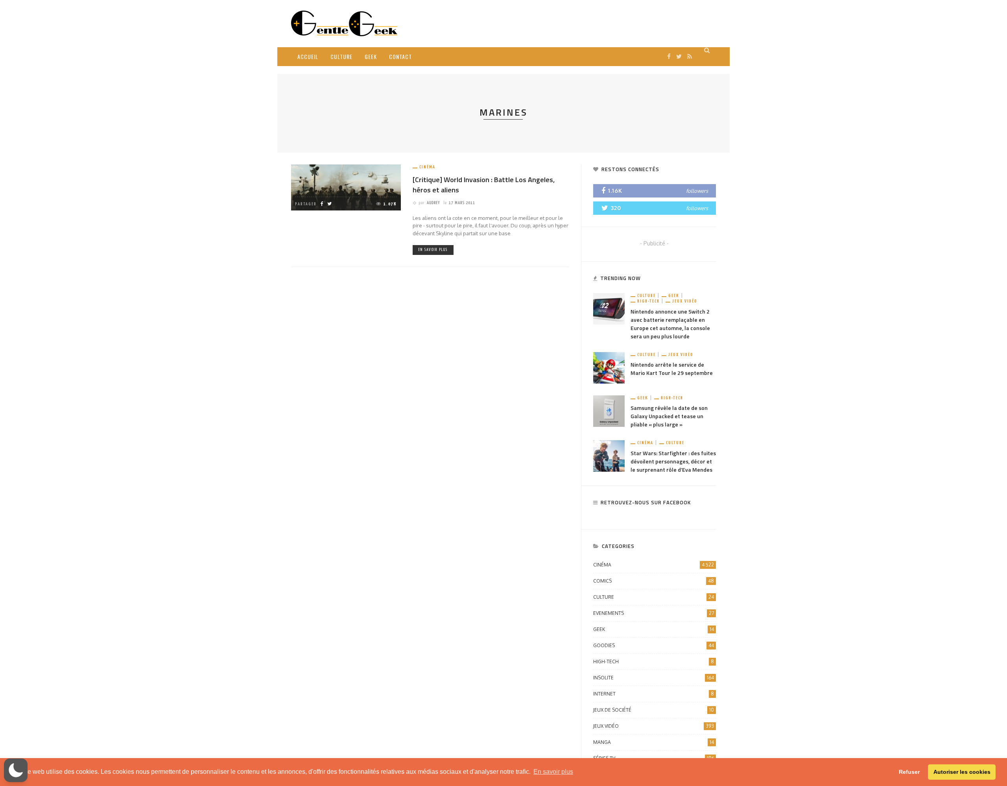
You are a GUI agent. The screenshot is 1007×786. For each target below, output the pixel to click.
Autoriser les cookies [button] (961, 772)
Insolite (653, 678)
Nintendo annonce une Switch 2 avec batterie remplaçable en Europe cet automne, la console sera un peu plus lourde (670, 323)
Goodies (653, 645)
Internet (653, 694)
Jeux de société (653, 710)
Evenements (653, 613)
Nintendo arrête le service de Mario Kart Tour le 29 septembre (672, 368)
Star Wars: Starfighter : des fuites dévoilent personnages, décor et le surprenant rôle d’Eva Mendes (673, 461)
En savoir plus (433, 250)
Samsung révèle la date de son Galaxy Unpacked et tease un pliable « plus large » (669, 416)
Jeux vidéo (684, 301)
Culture (341, 56)
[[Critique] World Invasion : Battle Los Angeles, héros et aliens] (346, 187)
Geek (371, 56)
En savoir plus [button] (553, 771)
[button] (16, 770)
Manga (653, 742)
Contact (400, 56)
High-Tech (648, 301)
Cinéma (427, 167)
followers (697, 191)
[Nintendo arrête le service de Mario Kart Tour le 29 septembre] (609, 367)
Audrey (433, 203)
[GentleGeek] (344, 23)
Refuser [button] (909, 772)
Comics (653, 581)
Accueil (307, 56)
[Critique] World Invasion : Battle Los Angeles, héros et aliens (484, 184)
